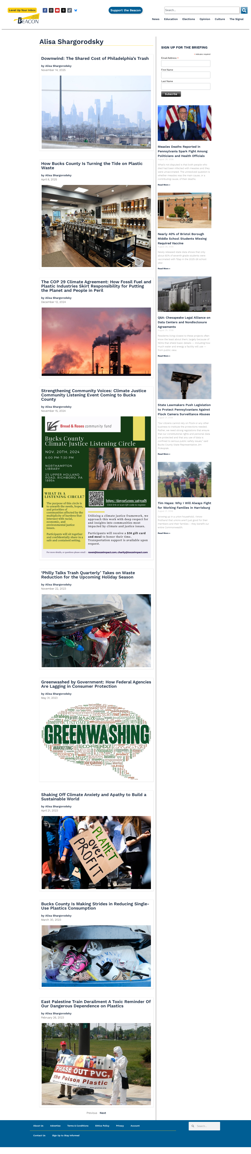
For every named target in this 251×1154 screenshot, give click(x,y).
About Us (38, 1125)
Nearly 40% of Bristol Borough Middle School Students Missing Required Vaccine (182, 238)
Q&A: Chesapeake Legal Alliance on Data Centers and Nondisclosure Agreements (184, 322)
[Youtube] (57, 10)
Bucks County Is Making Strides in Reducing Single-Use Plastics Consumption (95, 906)
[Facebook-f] (45, 10)
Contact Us (39, 1135)
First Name (167, 69)
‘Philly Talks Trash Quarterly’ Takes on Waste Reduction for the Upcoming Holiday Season (88, 574)
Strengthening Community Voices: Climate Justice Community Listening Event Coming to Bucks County (93, 395)
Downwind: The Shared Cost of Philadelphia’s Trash (95, 58)
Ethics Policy (102, 1125)
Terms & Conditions (77, 1125)
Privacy (120, 1125)
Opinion (205, 19)
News (155, 19)
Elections (188, 19)
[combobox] (202, 10)
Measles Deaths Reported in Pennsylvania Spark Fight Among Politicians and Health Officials (182, 151)
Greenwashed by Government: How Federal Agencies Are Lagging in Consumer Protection (96, 684)
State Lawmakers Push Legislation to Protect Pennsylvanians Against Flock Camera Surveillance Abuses (184, 409)
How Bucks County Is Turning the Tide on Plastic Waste (92, 165)
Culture (220, 19)
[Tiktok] (69, 10)
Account (135, 1125)
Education (171, 19)
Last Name (167, 81)
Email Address (170, 58)
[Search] (244, 10)
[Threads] (63, 10)
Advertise (55, 1125)
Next (103, 1113)
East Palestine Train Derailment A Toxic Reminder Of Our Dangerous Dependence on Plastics (96, 1003)
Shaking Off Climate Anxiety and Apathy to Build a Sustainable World (93, 796)
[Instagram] (51, 10)
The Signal (236, 19)
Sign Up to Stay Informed (65, 1135)
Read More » (164, 185)
